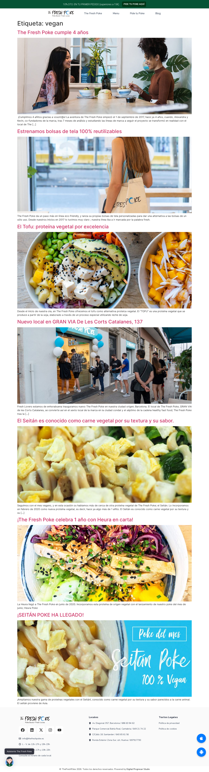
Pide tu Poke (137, 13)
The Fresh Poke (93, 13)
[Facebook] (22, 730)
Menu (116, 13)
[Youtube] (59, 730)
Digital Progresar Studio (138, 769)
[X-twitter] (41, 730)
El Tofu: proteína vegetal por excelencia (63, 227)
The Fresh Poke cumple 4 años (52, 32)
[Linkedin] (32, 730)
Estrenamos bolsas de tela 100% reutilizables (69, 131)
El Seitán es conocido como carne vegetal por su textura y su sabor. (95, 421)
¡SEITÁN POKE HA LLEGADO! (50, 615)
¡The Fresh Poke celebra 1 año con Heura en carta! (75, 520)
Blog (158, 13)
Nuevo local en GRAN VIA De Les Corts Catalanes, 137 (80, 322)
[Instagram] (50, 730)
